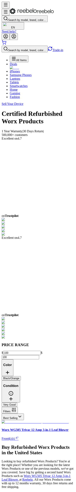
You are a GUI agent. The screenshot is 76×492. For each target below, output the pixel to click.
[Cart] (4, 43)
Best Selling (10, 418)
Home (14, 89)
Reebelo (27, 479)
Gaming (15, 93)
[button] (11, 394)
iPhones (15, 71)
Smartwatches (19, 86)
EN (13, 27)
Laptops (15, 78)
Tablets (14, 82)
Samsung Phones (21, 75)
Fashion (15, 97)
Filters (7, 411)
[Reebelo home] (32, 13)
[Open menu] (6, 5)
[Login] (6, 36)
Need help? (9, 31)
